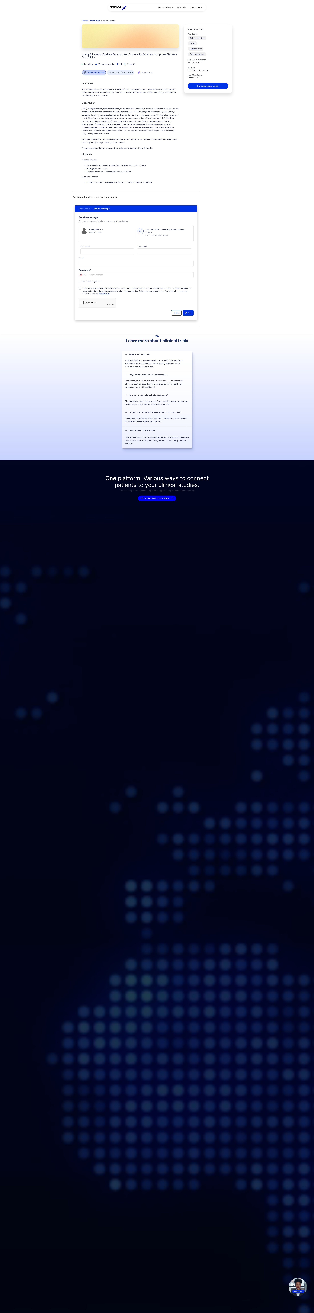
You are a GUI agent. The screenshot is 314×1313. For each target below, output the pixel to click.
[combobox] (83, 274)
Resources (195, 7)
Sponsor (191, 67)
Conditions (193, 34)
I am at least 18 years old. (92, 281)
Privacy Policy (104, 294)
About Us (181, 7)
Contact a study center (208, 86)
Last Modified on (195, 75)
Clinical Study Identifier (198, 60)
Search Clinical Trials (91, 20)
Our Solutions (164, 7)
